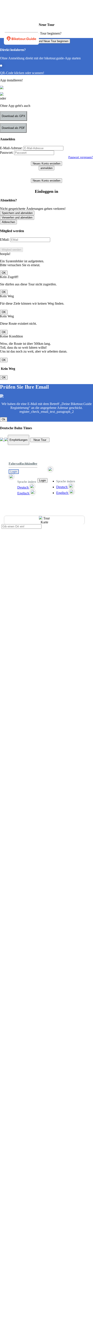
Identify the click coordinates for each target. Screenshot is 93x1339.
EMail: (4, 239)
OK (4, 272)
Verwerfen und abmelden (17, 217)
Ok (3, 419)
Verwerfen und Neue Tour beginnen (46, 41)
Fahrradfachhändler (23, 463)
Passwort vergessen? (80, 157)
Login (13, 471)
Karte (44, 522)
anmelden (46, 168)
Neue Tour (40, 440)
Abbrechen (8, 222)
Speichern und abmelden (17, 213)
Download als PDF (13, 128)
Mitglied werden (11, 249)
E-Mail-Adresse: (11, 148)
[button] (23, 477)
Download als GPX (13, 116)
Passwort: (6, 152)
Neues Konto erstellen (46, 163)
